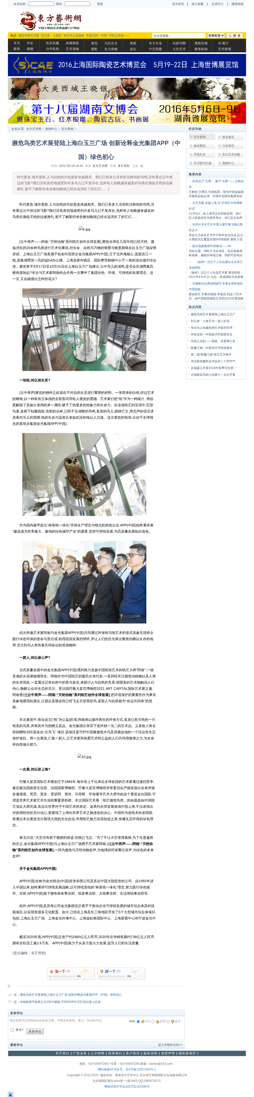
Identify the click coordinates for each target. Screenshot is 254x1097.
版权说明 (151, 1053)
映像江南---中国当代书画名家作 (211, 348)
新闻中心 (51, 129)
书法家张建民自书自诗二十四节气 (213, 361)
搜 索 (235, 35)
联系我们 (115, 1053)
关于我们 (62, 1053)
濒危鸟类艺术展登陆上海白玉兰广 (213, 314)
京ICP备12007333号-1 (141, 1069)
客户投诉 (133, 1053)
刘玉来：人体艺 (51, 35)
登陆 (100, 4)
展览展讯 (228, 137)
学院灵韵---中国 (96, 35)
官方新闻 (67, 129)
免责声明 (168, 1053)
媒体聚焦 (200, 145)
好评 (163, 1021)
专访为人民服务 (74, 35)
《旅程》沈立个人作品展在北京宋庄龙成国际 (216, 264)
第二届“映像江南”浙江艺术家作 (211, 354)
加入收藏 (197, 4)
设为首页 (178, 4)
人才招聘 (98, 1053)
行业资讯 (228, 145)
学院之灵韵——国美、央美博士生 (213, 341)
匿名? (20, 1029)
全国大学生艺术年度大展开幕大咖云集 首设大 (216, 227)
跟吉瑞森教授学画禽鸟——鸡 (211, 246)
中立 (148, 1021)
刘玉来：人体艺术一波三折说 (210, 321)
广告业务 (80, 1053)
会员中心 (218, 4)
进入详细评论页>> (170, 1045)
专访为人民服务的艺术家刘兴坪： (213, 327)
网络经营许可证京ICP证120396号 (127, 1086)
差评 (178, 1021)
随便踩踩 (238, 4)
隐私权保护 (187, 1053)
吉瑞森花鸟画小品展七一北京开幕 (213, 374)
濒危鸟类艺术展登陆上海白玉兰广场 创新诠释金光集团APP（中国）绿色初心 (71, 994)
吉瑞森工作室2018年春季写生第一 (213, 368)
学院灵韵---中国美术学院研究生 (211, 334)
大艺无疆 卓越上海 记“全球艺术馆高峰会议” (215, 205)
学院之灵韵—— (119, 35)
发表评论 (35, 1031)
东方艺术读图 (231, 154)
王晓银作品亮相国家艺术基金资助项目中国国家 (216, 286)
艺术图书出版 (203, 163)
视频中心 (228, 163)
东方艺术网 (33, 129)
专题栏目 (200, 154)
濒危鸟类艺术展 (28, 35)
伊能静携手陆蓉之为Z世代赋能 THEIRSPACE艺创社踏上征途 (60, 1002)
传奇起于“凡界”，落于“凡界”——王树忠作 (216, 184)
